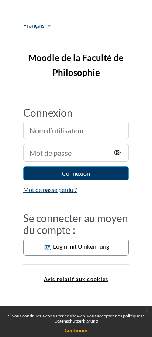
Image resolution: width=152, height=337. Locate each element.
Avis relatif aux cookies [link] (76, 279)
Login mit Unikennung (80, 246)
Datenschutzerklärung (76, 321)
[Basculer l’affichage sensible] (117, 153)
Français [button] (34, 25)
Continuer (76, 330)
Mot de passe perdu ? (50, 189)
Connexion (76, 173)
